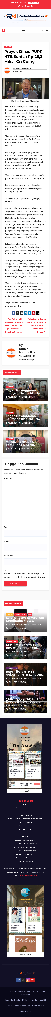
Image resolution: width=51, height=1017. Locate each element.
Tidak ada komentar (17, 628)
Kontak (9, 1006)
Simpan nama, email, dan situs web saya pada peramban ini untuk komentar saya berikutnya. (24, 575)
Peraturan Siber (38, 1006)
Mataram (8, 47)
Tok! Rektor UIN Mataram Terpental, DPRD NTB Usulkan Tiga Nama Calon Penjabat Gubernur (14, 325)
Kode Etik (42, 1000)
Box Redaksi (25, 801)
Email (7, 542)
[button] (43, 30)
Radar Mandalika (23, 68)
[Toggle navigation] (23, 30)
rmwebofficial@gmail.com (28, 875)
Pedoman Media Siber (22, 1006)
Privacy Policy (25, 1011)
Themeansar (25, 994)
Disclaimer (26, 1000)
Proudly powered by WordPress (18, 991)
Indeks (34, 1000)
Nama (7, 527)
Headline (10, 614)
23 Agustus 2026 (15, 624)
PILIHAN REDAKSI (12, 668)
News (30, 614)
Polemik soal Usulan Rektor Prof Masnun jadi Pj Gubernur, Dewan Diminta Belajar (36, 325)
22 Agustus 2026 (15, 705)
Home (7, 1000)
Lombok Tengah (20, 614)
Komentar (9, 479)
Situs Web (8, 556)
